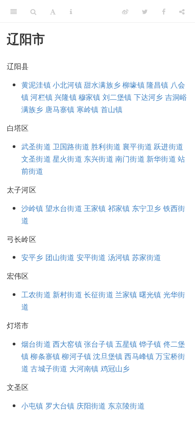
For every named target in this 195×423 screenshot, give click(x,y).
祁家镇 (119, 208)
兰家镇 (126, 294)
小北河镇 (67, 84)
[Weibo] (125, 11)
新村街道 (67, 294)
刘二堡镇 (117, 97)
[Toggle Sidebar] (14, 11)
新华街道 (161, 158)
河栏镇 (41, 97)
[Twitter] (145, 11)
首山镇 (112, 109)
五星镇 (126, 344)
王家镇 (95, 208)
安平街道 (91, 257)
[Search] (33, 11)
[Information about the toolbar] (71, 11)
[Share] (181, 11)
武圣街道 (36, 146)
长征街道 (98, 294)
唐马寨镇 (60, 109)
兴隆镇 (65, 97)
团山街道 (60, 257)
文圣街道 (36, 158)
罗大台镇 (60, 405)
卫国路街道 (71, 146)
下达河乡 (148, 97)
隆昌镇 (157, 84)
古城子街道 (48, 368)
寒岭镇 (88, 109)
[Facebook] (163, 11)
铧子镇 (150, 344)
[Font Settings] (53, 11)
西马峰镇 (139, 356)
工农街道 (36, 294)
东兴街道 (98, 158)
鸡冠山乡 (115, 368)
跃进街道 (168, 146)
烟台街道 (36, 344)
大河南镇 (84, 368)
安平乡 (32, 257)
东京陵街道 (126, 405)
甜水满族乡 (102, 84)
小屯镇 (32, 405)
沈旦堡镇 (107, 356)
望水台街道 (63, 208)
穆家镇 (89, 97)
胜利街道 (106, 146)
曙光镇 (150, 294)
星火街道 (67, 158)
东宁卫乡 (146, 208)
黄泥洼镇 (36, 84)
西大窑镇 (67, 344)
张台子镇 (98, 344)
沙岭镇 (32, 208)
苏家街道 (146, 257)
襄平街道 (137, 146)
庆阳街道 (91, 405)
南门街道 (130, 158)
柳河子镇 (76, 356)
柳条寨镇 (45, 356)
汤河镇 (119, 257)
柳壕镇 (133, 84)
